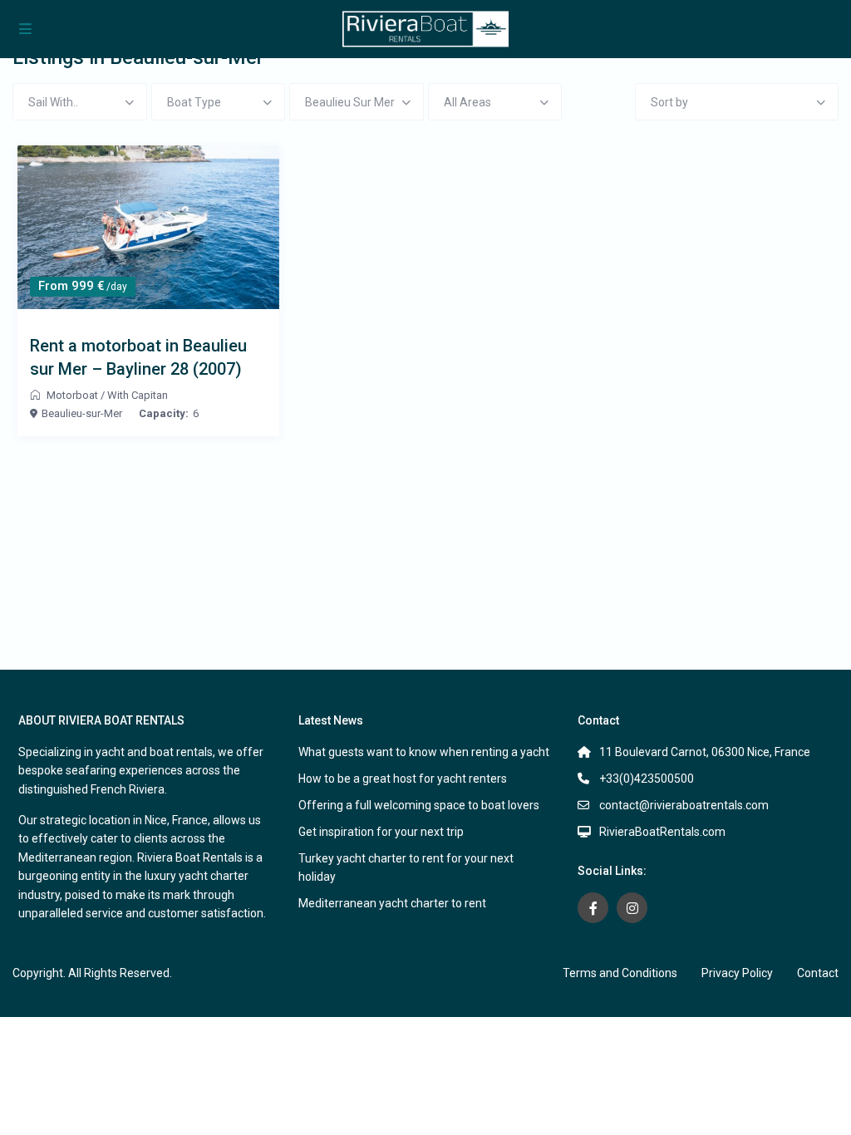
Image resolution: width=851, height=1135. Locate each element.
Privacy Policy (737, 973)
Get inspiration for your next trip (381, 831)
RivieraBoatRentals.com (662, 831)
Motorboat (72, 395)
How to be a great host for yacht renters (402, 778)
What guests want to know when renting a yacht (423, 752)
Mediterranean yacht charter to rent (392, 903)
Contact (818, 973)
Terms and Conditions (620, 973)
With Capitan (137, 395)
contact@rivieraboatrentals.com (684, 805)
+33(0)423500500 (646, 778)
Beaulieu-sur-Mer (82, 413)
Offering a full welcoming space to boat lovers (418, 805)
